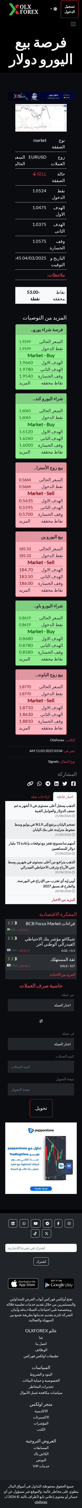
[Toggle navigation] (73, 24)
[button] (30, 784)
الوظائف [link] (41, 1350)
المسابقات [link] (41, 1447)
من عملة (68, 994)
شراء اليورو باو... (48, 605)
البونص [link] (41, 1460)
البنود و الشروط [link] (41, 1374)
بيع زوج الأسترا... (48, 467)
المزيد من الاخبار (63, 899)
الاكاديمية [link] (41, 1411)
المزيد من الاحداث (62, 974)
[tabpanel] (41, 854)
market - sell (41, 493)
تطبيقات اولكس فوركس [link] (41, 1356)
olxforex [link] (41, 1502)
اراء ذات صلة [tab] (40, 796)
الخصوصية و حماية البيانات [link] (41, 1380)
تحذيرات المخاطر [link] (41, 1386)
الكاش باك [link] (41, 1454)
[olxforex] (25, 9)
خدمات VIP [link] (41, 1466)
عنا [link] (41, 1337)
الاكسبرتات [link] (41, 1417)
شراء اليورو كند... (48, 398)
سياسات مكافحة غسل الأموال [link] (41, 1392)
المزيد (24, 382)
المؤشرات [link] (41, 1423)
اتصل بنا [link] (41, 1343)
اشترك (41, 1261)
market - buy (41, 355)
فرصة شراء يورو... (47, 329)
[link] (69, 1223)
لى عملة (68, 1033)
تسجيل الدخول (70, 9)
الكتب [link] (41, 1429)
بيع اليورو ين (52, 536)
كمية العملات (65, 1056)
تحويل (41, 1108)
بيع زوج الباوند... (49, 674)
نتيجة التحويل (65, 1079)
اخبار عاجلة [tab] (65, 796)
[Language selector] (53, 9)
